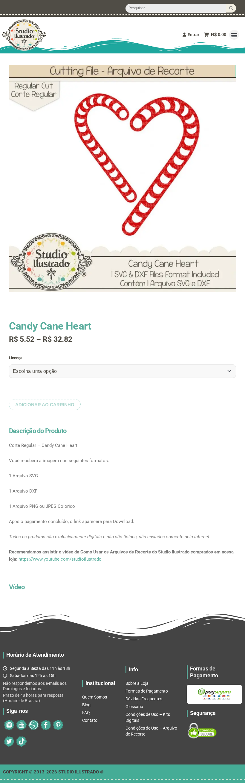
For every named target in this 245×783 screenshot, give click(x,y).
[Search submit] (231, 8)
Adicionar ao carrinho (44, 404)
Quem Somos (94, 697)
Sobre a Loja (136, 683)
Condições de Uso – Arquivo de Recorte (151, 731)
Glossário (134, 706)
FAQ (86, 712)
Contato (89, 720)
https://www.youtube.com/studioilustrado (60, 559)
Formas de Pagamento (146, 691)
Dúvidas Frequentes (143, 698)
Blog (86, 704)
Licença (15, 358)
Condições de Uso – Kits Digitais (147, 717)
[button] (234, 35)
